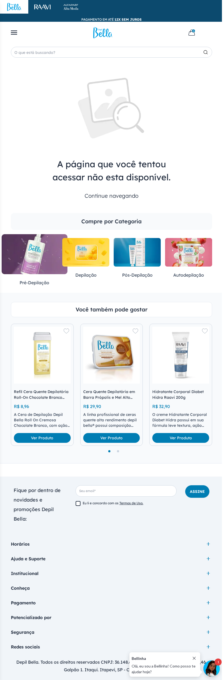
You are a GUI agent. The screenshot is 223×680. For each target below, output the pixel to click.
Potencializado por (31, 617)
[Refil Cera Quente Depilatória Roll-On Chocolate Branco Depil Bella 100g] (42, 355)
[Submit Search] (207, 52)
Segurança (22, 632)
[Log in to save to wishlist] (66, 331)
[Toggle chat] (211, 668)
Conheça (20, 588)
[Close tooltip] (194, 658)
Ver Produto (42, 437)
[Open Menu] (14, 32)
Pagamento (23, 602)
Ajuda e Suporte (28, 558)
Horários (20, 544)
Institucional (25, 573)
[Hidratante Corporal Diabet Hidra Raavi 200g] (181, 355)
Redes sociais (25, 647)
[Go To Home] (102, 32)
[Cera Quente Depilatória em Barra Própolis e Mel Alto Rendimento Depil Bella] (111, 355)
